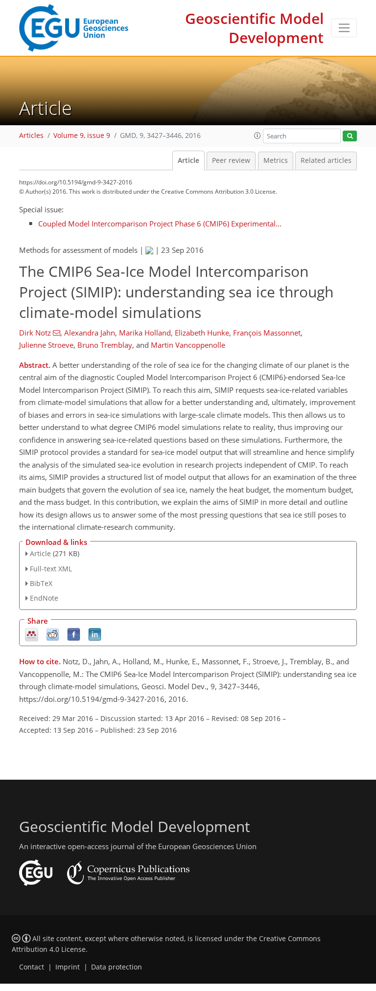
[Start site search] (350, 136)
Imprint (67, 967)
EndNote (44, 598)
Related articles (326, 160)
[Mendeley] (31, 634)
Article (188, 160)
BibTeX (41, 583)
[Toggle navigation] (344, 28)
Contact (31, 967)
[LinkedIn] (94, 634)
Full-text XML (51, 568)
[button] (257, 135)
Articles (31, 135)
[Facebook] (73, 634)
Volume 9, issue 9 (81, 135)
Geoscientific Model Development (254, 27)
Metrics (275, 160)
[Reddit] (52, 634)
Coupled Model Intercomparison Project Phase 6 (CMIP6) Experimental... (160, 223)
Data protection (116, 967)
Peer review (231, 160)
